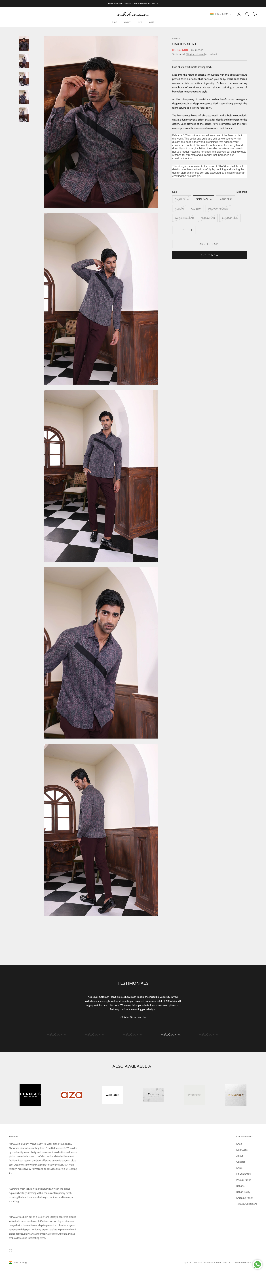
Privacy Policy (243, 1179)
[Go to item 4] (24, 96)
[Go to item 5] (24, 114)
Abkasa (176, 38)
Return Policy (243, 1191)
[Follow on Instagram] (10, 1250)
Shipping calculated (195, 54)
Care (151, 22)
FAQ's (239, 1167)
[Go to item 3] (24, 79)
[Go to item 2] (24, 61)
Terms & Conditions (246, 1203)
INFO (140, 22)
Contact (240, 1161)
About (127, 22)
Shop (114, 22)
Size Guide (242, 1149)
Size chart (242, 191)
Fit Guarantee (243, 1173)
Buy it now (209, 254)
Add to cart (209, 243)
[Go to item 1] (24, 43)
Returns (240, 1185)
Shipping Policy (244, 1197)
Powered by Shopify (245, 1262)
